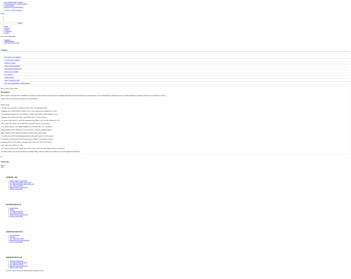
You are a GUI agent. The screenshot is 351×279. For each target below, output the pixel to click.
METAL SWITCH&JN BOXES (12, 66)
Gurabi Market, (14, 208)
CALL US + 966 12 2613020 (13, 10)
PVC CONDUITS (8, 74)
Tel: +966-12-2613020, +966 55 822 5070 (22, 184)
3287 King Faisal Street (16, 261)
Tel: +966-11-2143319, (16, 211)
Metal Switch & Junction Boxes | (13, 7)
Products (6, 29)
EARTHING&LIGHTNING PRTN (12, 69)
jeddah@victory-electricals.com (19, 187)
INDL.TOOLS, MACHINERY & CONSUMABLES (17, 83)
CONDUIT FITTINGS (10, 63)
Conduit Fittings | (9, 5)
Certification (8, 31)
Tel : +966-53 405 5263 (16, 238)
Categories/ (7, 40)
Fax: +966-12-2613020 (16, 186)
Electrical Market (14, 235)
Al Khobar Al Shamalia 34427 (18, 262)
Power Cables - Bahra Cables (11, 43)
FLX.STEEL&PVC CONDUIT (12, 60)
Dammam (12, 237)
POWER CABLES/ (9, 41)
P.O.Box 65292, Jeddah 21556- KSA (20, 182)
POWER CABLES (9, 77)
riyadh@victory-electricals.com (19, 214)
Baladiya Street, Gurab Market (18, 181)
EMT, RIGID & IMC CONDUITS (12, 57)
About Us (7, 28)
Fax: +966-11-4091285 (16, 213)
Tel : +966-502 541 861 (16, 264)
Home (6, 26)
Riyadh (12, 209)
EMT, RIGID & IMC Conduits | (13, 2)
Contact (6, 33)
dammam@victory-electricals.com (19, 240)
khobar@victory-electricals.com (19, 266)
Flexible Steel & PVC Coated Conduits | (16, 4)
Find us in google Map (16, 189)
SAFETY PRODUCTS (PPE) (12, 80)
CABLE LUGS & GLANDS (11, 71)
